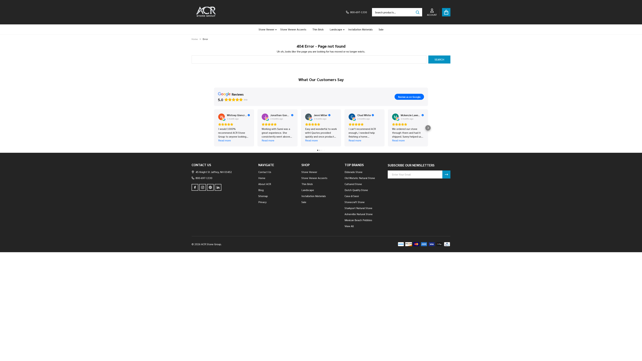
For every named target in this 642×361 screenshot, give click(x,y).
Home (195, 38)
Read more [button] (224, 140)
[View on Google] (221, 116)
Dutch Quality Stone (356, 190)
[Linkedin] (218, 187)
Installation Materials (360, 29)
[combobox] (397, 12)
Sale (381, 29)
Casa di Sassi (352, 196)
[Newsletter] (446, 174)
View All (349, 226)
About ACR (264, 184)
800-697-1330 (204, 178)
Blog (261, 190)
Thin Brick (318, 29)
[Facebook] (194, 187)
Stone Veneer (266, 29)
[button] (214, 128)
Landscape (336, 29)
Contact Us (264, 172)
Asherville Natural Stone (359, 214)
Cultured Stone (353, 184)
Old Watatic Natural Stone (360, 178)
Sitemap (263, 196)
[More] (275, 29)
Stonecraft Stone (355, 202)
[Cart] (446, 12)
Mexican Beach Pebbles (358, 220)
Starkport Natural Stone (358, 208)
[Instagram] (202, 187)
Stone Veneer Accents (293, 29)
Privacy (262, 202)
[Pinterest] (210, 187)
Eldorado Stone (353, 172)
